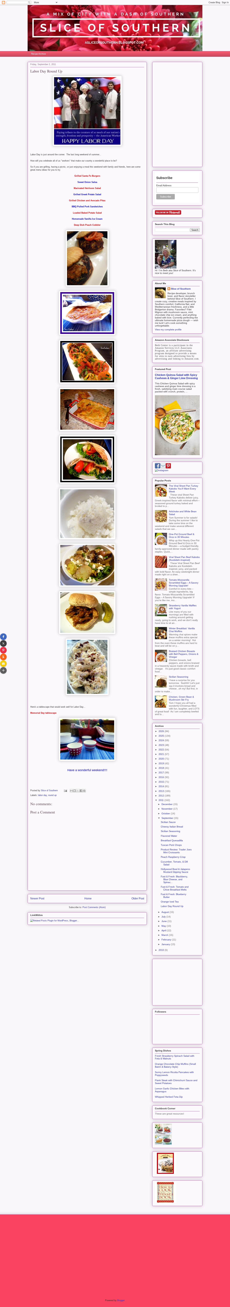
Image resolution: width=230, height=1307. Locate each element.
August (165, 912)
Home (88, 898)
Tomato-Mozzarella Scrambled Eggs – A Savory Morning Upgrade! (183, 582)
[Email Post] (65, 790)
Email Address (163, 185)
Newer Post (37, 898)
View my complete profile (168, 329)
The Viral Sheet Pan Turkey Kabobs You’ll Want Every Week (183, 488)
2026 (162, 731)
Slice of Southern (181, 288)
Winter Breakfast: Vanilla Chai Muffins (182, 630)
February (166, 939)
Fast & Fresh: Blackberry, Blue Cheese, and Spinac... (174, 879)
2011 (161, 800)
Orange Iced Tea (170, 901)
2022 (162, 749)
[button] (3, 636)
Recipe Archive (38, 54)
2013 (162, 791)
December (167, 804)
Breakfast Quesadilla (172, 840)
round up (52, 795)
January (166, 944)
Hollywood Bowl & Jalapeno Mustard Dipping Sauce (175, 870)
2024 (162, 740)
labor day (42, 795)
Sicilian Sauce (168, 822)
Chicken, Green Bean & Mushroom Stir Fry (181, 698)
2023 (162, 745)
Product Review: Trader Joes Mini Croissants (176, 851)
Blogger (120, 1300)
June (164, 921)
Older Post (138, 898)
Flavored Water (169, 836)
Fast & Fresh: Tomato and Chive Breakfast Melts (175, 888)
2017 (162, 772)
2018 (162, 768)
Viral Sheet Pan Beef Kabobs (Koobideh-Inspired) (184, 558)
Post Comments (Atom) (94, 907)
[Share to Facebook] (81, 790)
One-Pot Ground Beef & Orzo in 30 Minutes (181, 535)
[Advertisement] (177, 113)
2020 (162, 758)
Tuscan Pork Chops (171, 845)
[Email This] (71, 790)
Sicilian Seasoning (178, 676)
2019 (162, 763)
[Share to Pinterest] (84, 790)
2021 (162, 754)
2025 (162, 735)
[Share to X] (77, 790)
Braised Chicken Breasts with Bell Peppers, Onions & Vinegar (183, 654)
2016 (162, 777)
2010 (162, 950)
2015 (162, 781)
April (164, 930)
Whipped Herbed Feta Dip (169, 1096)
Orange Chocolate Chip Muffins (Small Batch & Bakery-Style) (175, 1065)
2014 (162, 786)
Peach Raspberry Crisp (173, 857)
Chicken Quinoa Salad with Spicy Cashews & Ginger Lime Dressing (176, 376)
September (167, 818)
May (164, 926)
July (163, 916)
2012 (162, 795)
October (166, 813)
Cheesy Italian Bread (172, 826)
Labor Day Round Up (172, 906)
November (167, 808)
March (165, 935)
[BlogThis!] (74, 790)
